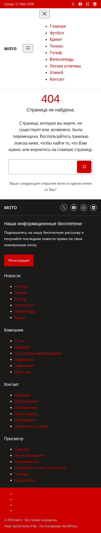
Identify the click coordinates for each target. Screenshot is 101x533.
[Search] (84, 167)
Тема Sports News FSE (20, 526)
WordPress (70, 526)
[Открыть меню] (28, 48)
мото (10, 48)
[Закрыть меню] (44, 14)
